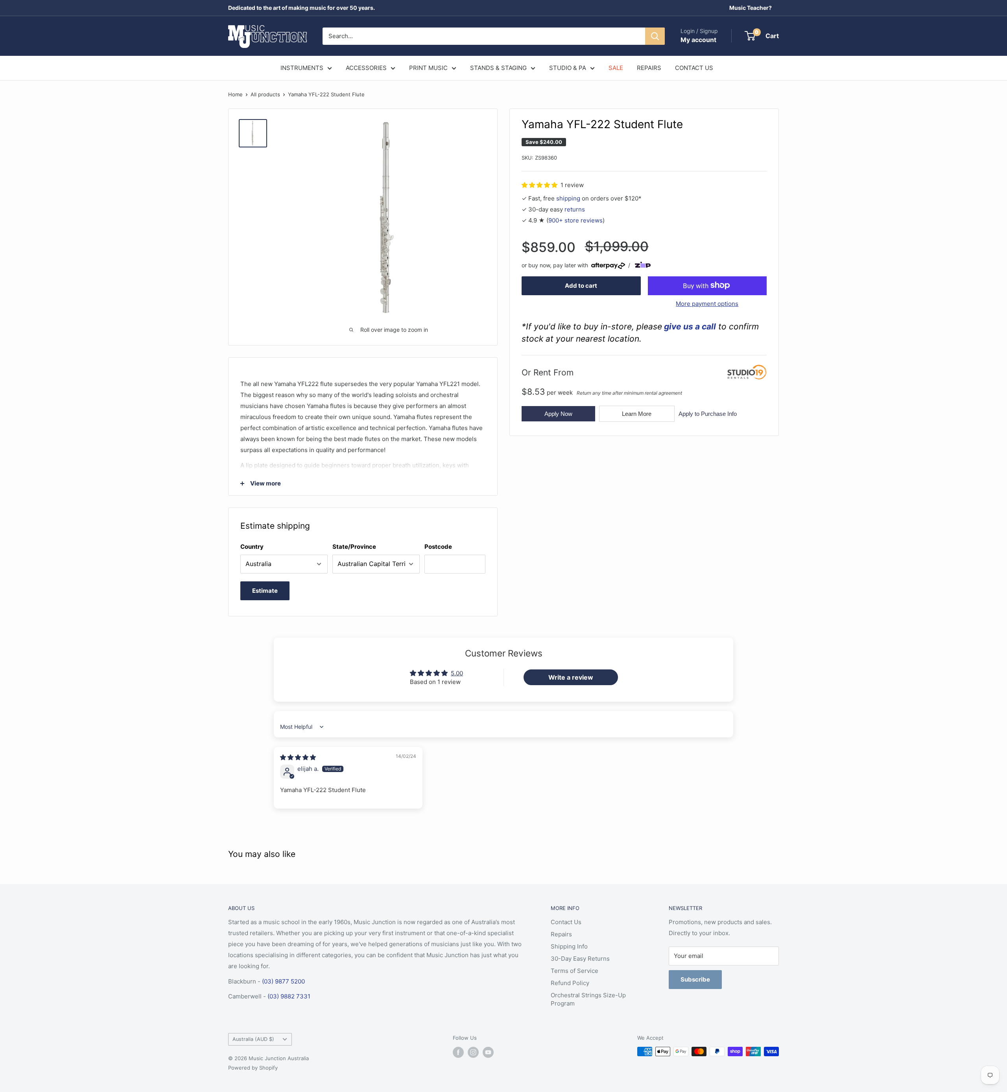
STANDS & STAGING (498, 68)
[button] (540, 184)
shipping (568, 198)
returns (574, 209)
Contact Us (566, 922)
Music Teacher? (750, 7)
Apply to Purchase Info (708, 413)
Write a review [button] (570, 677)
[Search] (655, 36)
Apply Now (558, 413)
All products (265, 94)
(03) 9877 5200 (283, 981)
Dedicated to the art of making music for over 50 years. (301, 7)
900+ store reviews (575, 220)
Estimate (265, 590)
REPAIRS (649, 68)
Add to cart (581, 285)
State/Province (354, 546)
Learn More (636, 413)
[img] (298, 757)
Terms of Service (574, 970)
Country (252, 546)
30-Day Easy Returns (580, 958)
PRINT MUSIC (428, 68)
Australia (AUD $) (253, 1039)
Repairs (561, 934)
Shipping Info (569, 946)
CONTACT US (694, 68)
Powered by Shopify (253, 1067)
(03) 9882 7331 (288, 996)
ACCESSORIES (366, 68)
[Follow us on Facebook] (458, 1052)
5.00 (457, 673)
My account (698, 40)
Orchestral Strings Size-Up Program (588, 999)
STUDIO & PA (567, 68)
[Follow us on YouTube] (488, 1052)
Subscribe (695, 979)
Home (235, 94)
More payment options (707, 303)
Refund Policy (570, 983)
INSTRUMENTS (301, 68)
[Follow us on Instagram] (473, 1052)
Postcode (438, 546)
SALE (616, 68)
